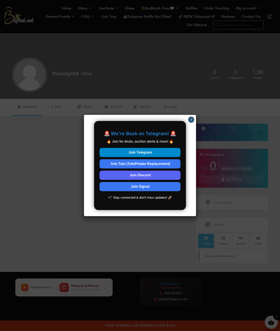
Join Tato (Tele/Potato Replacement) (140, 164)
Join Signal (140, 186)
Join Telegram (140, 152)
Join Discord (140, 175)
